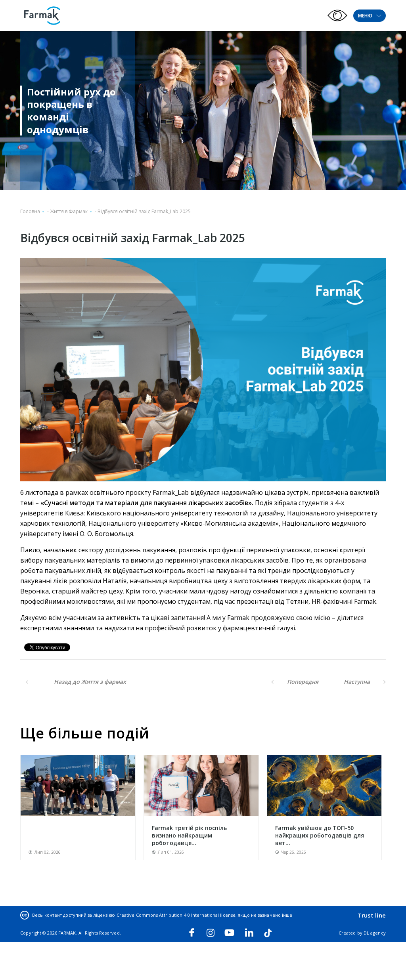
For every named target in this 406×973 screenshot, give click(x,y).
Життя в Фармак (69, 211)
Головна (30, 211)
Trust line (372, 915)
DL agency (375, 933)
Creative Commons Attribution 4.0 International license (176, 915)
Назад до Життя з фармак (89, 681)
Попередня (301, 681)
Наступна (358, 681)
